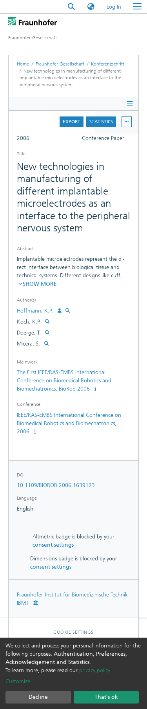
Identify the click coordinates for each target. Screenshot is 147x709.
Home (23, 64)
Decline (38, 697)
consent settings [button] (53, 545)
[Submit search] (71, 7)
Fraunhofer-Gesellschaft (60, 64)
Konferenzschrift (107, 64)
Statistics (101, 121)
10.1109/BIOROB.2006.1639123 (56, 485)
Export (71, 121)
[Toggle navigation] (137, 6)
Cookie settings (73, 632)
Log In (114, 7)
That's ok (106, 697)
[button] (91, 7)
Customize (17, 681)
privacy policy (94, 670)
